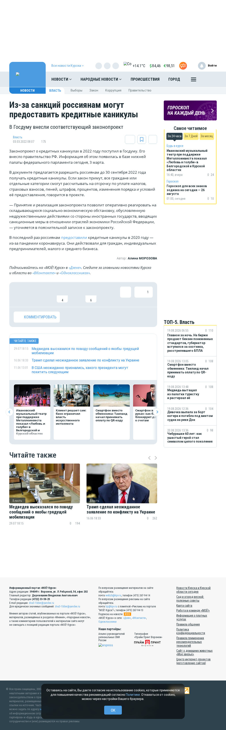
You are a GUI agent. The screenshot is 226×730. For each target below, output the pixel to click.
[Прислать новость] (183, 66)
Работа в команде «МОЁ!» (193, 610)
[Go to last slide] (9, 412)
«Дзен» (127, 618)
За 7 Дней (191, 136)
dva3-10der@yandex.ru (41, 603)
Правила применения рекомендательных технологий (190, 641)
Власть (55, 91)
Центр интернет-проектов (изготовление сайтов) (193, 661)
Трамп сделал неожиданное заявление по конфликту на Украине (121, 509)
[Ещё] (193, 80)
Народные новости (100, 79)
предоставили (74, 237)
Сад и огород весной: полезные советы (190, 598)
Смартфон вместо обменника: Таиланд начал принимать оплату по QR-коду (111, 415)
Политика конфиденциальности (190, 631)
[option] (44, 502)
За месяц (207, 136)
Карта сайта (184, 605)
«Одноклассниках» (74, 272)
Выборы (76, 90)
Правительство (139, 90)
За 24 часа (174, 136)
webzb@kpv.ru (113, 595)
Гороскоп (173, 181)
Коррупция (113, 90)
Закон (93, 90)
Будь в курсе (175, 146)
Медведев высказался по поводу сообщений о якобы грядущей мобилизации (41, 512)
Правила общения (188, 624)
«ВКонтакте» (44, 272)
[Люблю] (47, 294)
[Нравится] (19, 294)
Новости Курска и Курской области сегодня (193, 589)
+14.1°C (139, 65)
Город (174, 79)
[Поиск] (209, 79)
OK (113, 710)
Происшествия (145, 79)
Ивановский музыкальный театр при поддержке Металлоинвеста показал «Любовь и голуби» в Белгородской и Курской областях (31, 421)
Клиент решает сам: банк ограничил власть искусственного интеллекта (71, 417)
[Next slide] (157, 412)
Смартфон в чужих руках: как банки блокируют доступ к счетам (149, 415)
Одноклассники (107, 621)
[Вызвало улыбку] (33, 294)
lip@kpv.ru (111, 606)
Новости (60, 79)
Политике (133, 694)
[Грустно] (76, 294)
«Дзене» (75, 267)
